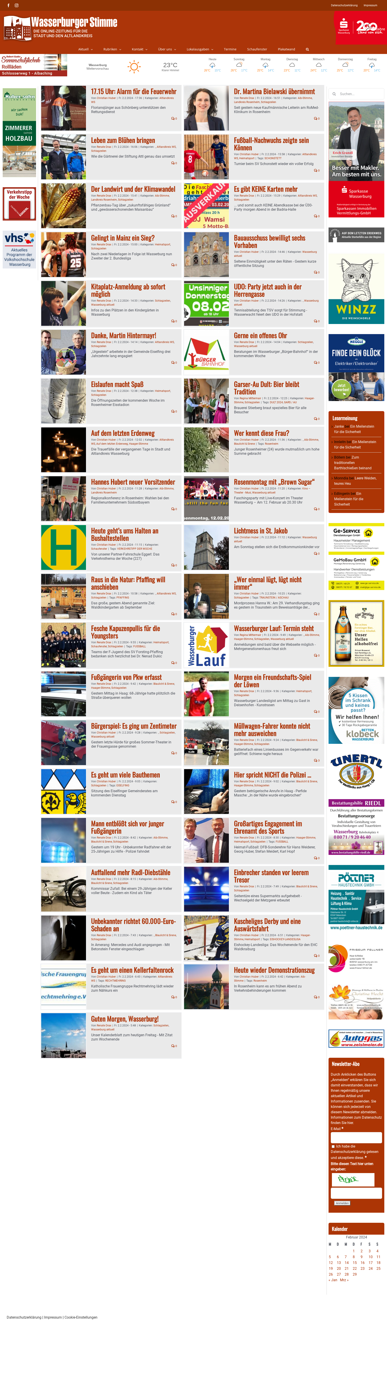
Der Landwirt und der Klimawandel (133, 189)
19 (331, 1268)
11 (378, 1257)
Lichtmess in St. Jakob (261, 530)
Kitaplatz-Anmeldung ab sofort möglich (128, 290)
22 (355, 1268)
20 (339, 1268)
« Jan (333, 1280)
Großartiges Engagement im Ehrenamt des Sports (268, 827)
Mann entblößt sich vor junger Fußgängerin (127, 827)
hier (350, 1123)
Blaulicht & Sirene (244, 443)
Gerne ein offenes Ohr (260, 335)
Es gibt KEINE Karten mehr (266, 189)
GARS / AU (290, 402)
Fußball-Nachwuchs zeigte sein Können (271, 143)
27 (339, 1274)
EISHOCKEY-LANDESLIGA (285, 939)
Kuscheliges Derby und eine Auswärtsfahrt (267, 924)
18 (378, 1263)
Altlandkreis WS (166, 146)
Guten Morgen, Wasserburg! (125, 1018)
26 (331, 1274)
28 (347, 1274)
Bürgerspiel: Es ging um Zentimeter (134, 726)
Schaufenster (99, 548)
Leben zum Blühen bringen (123, 140)
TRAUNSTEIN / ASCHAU (274, 597)
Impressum (53, 1317)
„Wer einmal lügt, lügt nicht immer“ (268, 583)
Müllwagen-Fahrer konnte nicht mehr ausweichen (272, 729)
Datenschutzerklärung (348, 1152)
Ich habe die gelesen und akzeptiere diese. (354, 1152)
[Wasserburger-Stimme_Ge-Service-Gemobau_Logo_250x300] (356, 526)
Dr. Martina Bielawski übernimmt (274, 91)
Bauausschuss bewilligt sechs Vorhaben (269, 241)
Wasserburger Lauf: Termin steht (274, 628)
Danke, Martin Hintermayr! (123, 335)
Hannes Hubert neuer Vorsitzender (133, 481)
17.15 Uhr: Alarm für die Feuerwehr (133, 91)
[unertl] (356, 756)
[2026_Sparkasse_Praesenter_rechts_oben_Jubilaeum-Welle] (360, 13)
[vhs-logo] (19, 233)
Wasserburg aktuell (102, 304)
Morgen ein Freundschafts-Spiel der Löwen (272, 680)
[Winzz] (356, 255)
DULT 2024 (276, 402)
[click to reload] (353, 1180)
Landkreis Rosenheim (247, 102)
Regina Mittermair (250, 398)
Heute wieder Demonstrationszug (274, 970)
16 (363, 1263)
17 (371, 1263)
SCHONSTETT (273, 158)
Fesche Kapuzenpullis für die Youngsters (125, 631)
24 (371, 1268)
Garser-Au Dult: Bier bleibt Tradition (266, 387)
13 (339, 1263)
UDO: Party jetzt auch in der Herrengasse (268, 290)
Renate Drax (247, 98)
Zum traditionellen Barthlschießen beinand (353, 462)
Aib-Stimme (305, 98)
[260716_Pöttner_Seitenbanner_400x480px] (356, 867)
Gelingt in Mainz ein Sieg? (123, 237)
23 (363, 1268)
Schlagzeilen (268, 102)
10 (371, 1257)
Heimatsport (246, 158)
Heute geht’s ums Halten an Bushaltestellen (124, 534)
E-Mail (337, 1129)
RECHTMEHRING (115, 980)
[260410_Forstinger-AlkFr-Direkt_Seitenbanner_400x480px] (356, 603)
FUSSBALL (139, 646)
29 (355, 1274)
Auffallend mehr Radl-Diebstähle (130, 872)
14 (347, 1263)
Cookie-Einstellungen (80, 1317)
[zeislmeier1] (356, 1032)
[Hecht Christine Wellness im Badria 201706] (356, 986)
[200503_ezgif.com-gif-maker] (356, 679)
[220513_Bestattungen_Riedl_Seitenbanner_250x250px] (356, 802)
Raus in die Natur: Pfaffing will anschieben (128, 583)
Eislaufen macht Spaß (117, 384)
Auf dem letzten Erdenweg (123, 433)
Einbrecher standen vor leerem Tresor (271, 875)
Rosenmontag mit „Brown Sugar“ (274, 481)
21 (347, 1268)
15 (355, 1263)
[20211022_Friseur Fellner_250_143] (356, 944)
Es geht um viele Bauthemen (125, 774)
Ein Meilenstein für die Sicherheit (348, 498)
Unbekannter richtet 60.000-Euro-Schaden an (133, 924)
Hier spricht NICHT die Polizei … (272, 774)
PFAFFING (122, 597)
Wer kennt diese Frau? (261, 433)
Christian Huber (106, 98)
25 (378, 1268)
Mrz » (344, 1280)
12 (331, 1263)
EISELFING (122, 785)
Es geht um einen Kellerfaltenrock (132, 970)
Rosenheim (271, 443)
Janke (339, 426)
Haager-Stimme (138, 443)
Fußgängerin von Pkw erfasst (126, 677)
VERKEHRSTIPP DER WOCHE (134, 548)
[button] (307, 49)
